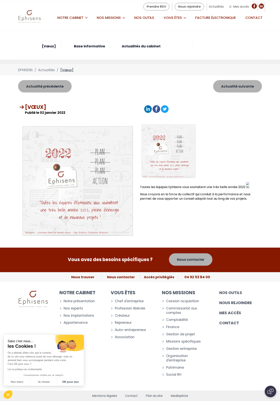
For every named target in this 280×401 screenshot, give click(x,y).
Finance (172, 327)
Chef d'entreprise (129, 301)
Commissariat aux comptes (181, 310)
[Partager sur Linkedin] (148, 109)
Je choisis (44, 381)
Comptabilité (177, 320)
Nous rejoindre (235, 302)
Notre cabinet (70, 17)
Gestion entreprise (181, 349)
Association (124, 337)
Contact (253, 17)
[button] (8, 394)
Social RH (173, 374)
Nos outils (144, 17)
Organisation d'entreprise (177, 358)
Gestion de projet (180, 334)
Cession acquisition (182, 301)
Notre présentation (79, 301)
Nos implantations (79, 315)
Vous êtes (173, 17)
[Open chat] (270, 391)
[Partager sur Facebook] (156, 109)
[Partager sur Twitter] (165, 109)
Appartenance (76, 322)
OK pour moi (70, 381)
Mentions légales (104, 396)
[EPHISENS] (29, 17)
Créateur (122, 315)
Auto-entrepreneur (130, 330)
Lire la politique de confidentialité (25, 369)
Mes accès (230, 313)
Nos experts (73, 308)
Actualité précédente (45, 86)
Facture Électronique (215, 17)
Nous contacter (190, 259)
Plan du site (154, 396)
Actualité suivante (237, 86)
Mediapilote (179, 396)
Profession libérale (130, 308)
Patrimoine (175, 367)
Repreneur (123, 322)
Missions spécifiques (183, 341)
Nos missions (109, 17)
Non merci (17, 381)
